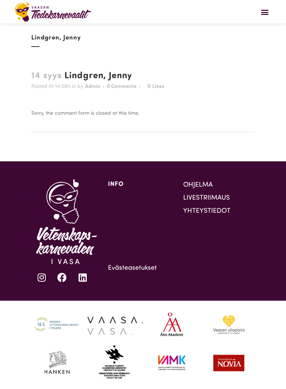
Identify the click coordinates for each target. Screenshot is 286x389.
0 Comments (121, 85)
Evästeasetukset (132, 267)
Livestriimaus (206, 197)
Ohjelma (198, 184)
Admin (92, 85)
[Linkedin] (82, 277)
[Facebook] (62, 277)
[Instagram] (41, 277)
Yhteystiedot (207, 210)
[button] (265, 12)
